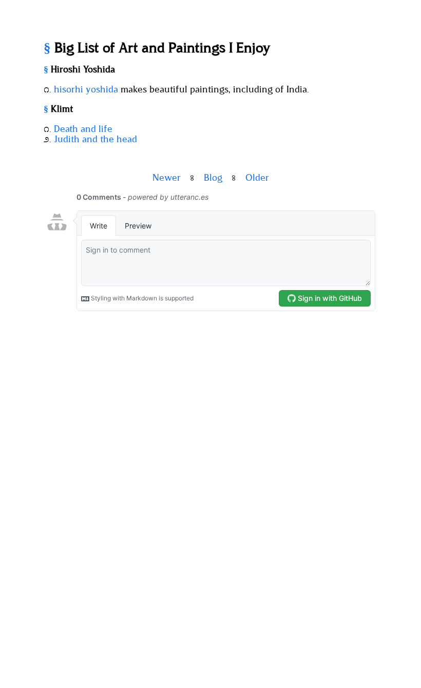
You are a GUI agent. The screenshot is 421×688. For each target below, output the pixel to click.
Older (257, 178)
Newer (166, 178)
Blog (213, 178)
